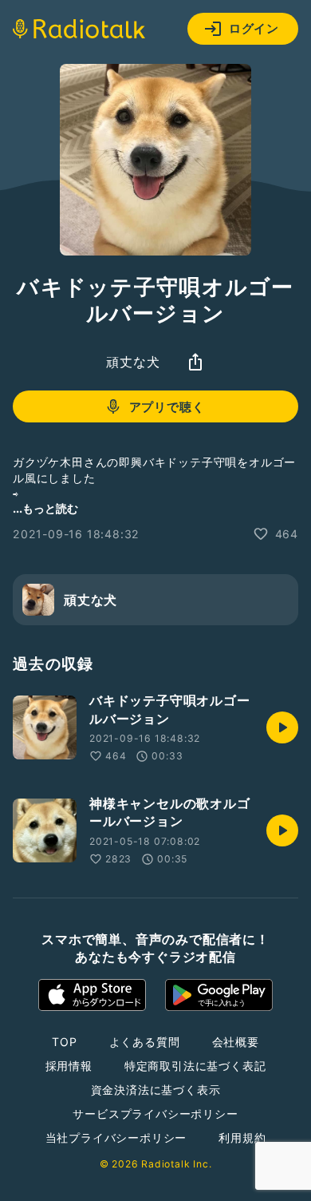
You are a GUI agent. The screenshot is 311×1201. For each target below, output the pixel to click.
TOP (64, 1041)
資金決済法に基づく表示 (156, 1089)
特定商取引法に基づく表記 (195, 1065)
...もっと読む (45, 508)
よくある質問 (144, 1041)
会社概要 (235, 1041)
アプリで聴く (167, 406)
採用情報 (69, 1065)
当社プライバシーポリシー (116, 1137)
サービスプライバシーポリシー (155, 1113)
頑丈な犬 (132, 362)
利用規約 (242, 1137)
